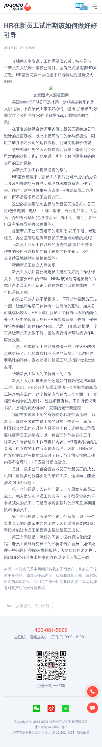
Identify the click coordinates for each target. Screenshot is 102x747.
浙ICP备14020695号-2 (51, 726)
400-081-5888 (51, 630)
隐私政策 (83, 732)
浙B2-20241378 (63, 732)
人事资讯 (32, 61)
